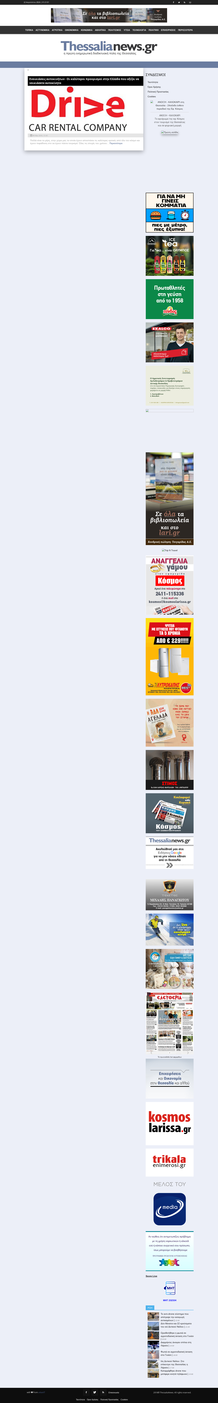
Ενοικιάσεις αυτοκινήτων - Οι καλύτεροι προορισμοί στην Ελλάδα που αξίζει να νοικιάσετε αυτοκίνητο (84, 81)
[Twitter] (95, 1392)
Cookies (152, 96)
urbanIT (41, 1392)
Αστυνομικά (42, 30)
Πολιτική (153, 30)
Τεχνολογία (139, 30)
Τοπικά (29, 30)
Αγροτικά (57, 30)
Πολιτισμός (114, 30)
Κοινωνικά (86, 30)
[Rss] (103, 1392)
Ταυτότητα (153, 82)
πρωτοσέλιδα (165, 1057)
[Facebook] (86, 1392)
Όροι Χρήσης (154, 87)
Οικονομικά (71, 30)
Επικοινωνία (114, 1393)
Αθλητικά (100, 30)
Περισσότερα (115, 143)
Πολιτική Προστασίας (158, 91)
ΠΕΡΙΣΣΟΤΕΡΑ (185, 30)
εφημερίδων (177, 1057)
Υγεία (127, 30)
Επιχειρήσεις (168, 30)
